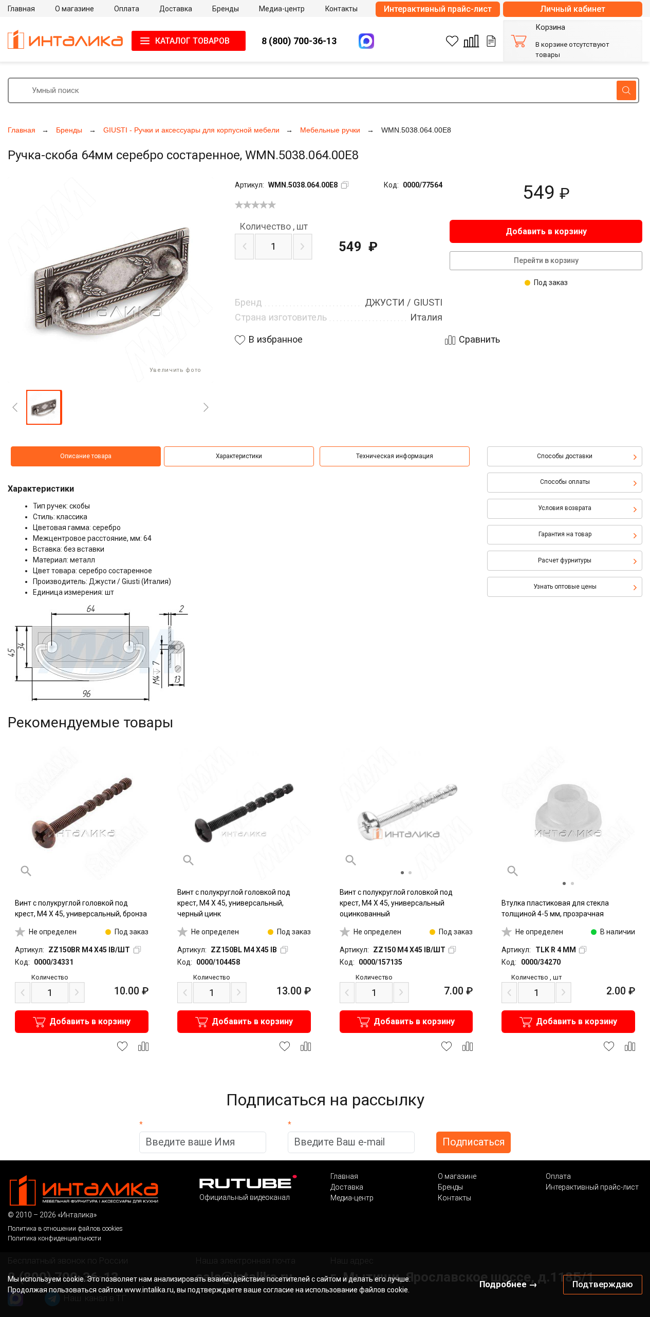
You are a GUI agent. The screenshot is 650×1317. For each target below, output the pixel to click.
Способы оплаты (565, 481)
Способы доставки (564, 456)
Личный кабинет (572, 9)
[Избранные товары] (452, 41)
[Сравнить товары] (471, 41)
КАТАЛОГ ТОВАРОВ (192, 41)
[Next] (206, 407)
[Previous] (15, 407)
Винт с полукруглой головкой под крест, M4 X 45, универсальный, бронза (81, 908)
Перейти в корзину (546, 260)
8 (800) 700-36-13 (299, 40)
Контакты (454, 1198)
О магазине (457, 1176)
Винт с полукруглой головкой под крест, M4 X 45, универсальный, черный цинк (233, 903)
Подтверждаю (602, 1284)
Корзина (550, 27)
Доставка (346, 1187)
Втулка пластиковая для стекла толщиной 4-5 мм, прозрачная (555, 908)
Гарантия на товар (564, 534)
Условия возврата (564, 508)
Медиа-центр (352, 1198)
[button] (43, 407)
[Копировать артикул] (345, 185)
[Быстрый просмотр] (26, 871)
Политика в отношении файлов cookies (65, 1228)
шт (273, 226)
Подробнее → (508, 1284)
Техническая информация (394, 456)
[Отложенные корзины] (491, 41)
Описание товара (86, 456)
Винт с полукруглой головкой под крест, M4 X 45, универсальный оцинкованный (396, 903)
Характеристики (239, 456)
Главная (344, 1176)
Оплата (558, 1176)
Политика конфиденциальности (54, 1238)
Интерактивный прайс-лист (438, 9)
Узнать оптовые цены (565, 586)
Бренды (450, 1187)
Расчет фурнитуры (564, 560)
